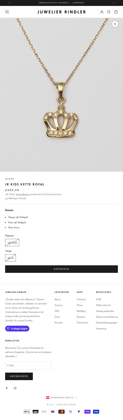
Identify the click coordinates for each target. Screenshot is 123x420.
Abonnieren (19, 376)
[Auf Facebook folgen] (6, 388)
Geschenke (82, 322)
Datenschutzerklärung (107, 316)
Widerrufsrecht (103, 305)
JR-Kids (9, 179)
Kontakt (58, 322)
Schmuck (81, 299)
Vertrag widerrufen (105, 311)
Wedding (81, 311)
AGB (98, 299)
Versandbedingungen (106, 322)
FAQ (57, 311)
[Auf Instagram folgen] (15, 388)
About (58, 299)
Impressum (101, 328)
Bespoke (81, 316)
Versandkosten (22, 194)
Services (59, 305)
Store (57, 316)
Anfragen (61, 268)
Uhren (80, 305)
